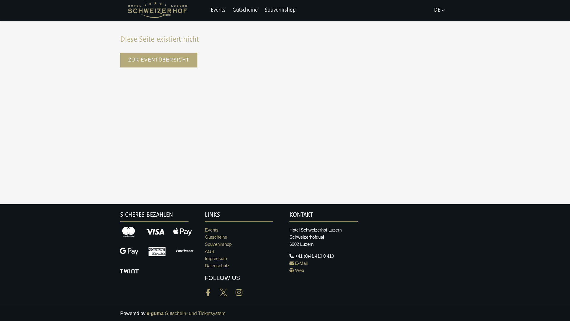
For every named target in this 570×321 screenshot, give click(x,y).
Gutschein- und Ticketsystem (186, 313)
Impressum (216, 258)
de (437, 10)
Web (299, 270)
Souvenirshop (280, 10)
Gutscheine (245, 10)
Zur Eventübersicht (158, 59)
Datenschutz (217, 265)
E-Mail (301, 263)
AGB (209, 251)
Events (218, 10)
